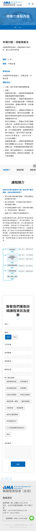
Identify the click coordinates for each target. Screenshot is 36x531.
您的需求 (9, 443)
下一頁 (34, 165)
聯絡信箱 (9, 369)
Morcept (24, 527)
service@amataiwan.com (17, 510)
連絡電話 (9, 361)
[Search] (28, 4)
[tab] (6, 170)
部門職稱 (9, 353)
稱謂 (7, 332)
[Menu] (32, 4)
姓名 (7, 324)
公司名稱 (9, 344)
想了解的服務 (10, 378)
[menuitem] (28, 4)
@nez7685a (15, 513)
